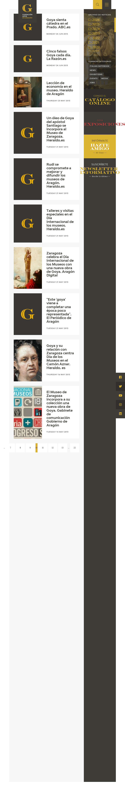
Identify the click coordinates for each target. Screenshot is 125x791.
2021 (95, 42)
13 (63, 447)
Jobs (92, 82)
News (93, 70)
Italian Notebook (99, 66)
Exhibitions (96, 74)
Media (104, 78)
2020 (95, 47)
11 (43, 447)
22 (75, 447)
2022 (95, 38)
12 (53, 447)
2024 (95, 29)
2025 (95, 24)
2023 (95, 33)
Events (94, 78)
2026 (95, 20)
